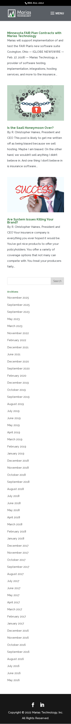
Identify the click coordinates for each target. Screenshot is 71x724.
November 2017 (18, 552)
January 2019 (15, 453)
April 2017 (13, 602)
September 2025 (18, 305)
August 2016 (15, 659)
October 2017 (16, 560)
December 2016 (18, 630)
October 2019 (16, 390)
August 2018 (15, 489)
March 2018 (14, 524)
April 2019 (13, 432)
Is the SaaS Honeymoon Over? (30, 128)
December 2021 (18, 347)
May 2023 (13, 319)
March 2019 (14, 439)
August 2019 (15, 404)
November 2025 (18, 297)
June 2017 (13, 588)
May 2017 (13, 595)
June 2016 (14, 673)
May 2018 (13, 510)
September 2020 (18, 368)
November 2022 (18, 333)
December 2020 (18, 361)
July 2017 (13, 581)
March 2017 (14, 609)
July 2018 (13, 496)
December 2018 (18, 460)
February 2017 (16, 616)
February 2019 (16, 446)
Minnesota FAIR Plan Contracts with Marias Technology (34, 34)
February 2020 (16, 375)
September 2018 (18, 482)
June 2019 (14, 418)
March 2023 (14, 326)
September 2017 (18, 567)
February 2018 (16, 531)
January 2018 (15, 538)
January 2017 (15, 623)
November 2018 (18, 467)
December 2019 (18, 382)
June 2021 (13, 354)
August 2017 (15, 574)
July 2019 (13, 411)
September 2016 (18, 652)
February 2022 (16, 340)
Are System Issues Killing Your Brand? (30, 221)
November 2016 (18, 637)
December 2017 (18, 545)
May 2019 (13, 425)
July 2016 (13, 666)
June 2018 (14, 503)
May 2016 (13, 680)
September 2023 (18, 312)
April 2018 (13, 517)
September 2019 (18, 397)
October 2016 (16, 645)
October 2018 (16, 475)
